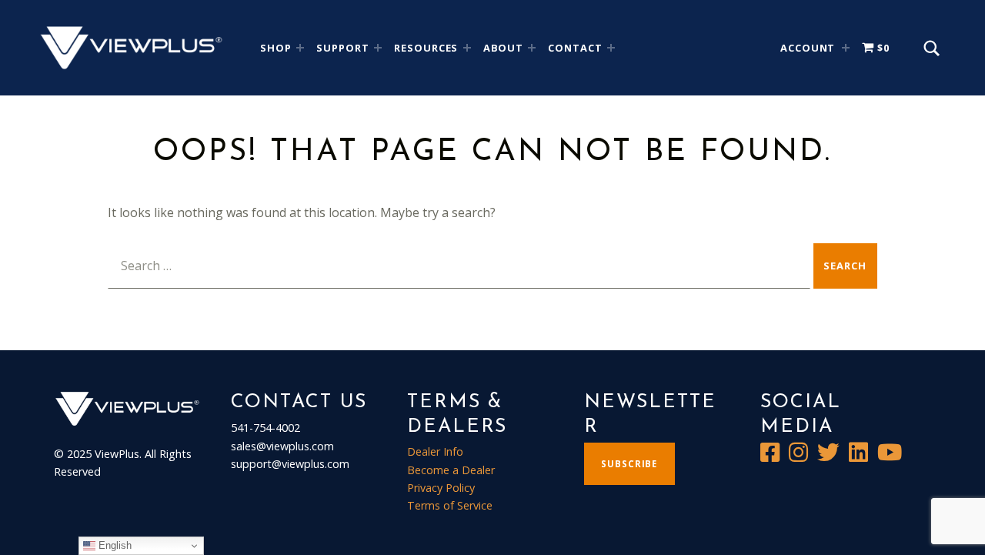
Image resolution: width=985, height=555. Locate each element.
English (113, 545)
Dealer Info (435, 451)
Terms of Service (449, 505)
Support (342, 48)
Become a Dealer (451, 470)
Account (808, 48)
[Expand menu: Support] (378, 48)
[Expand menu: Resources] (467, 48)
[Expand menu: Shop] (300, 48)
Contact (575, 48)
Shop (276, 48)
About (503, 48)
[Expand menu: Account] (846, 48)
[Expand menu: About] (532, 48)
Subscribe (629, 464)
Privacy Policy (441, 487)
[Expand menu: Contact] (611, 48)
